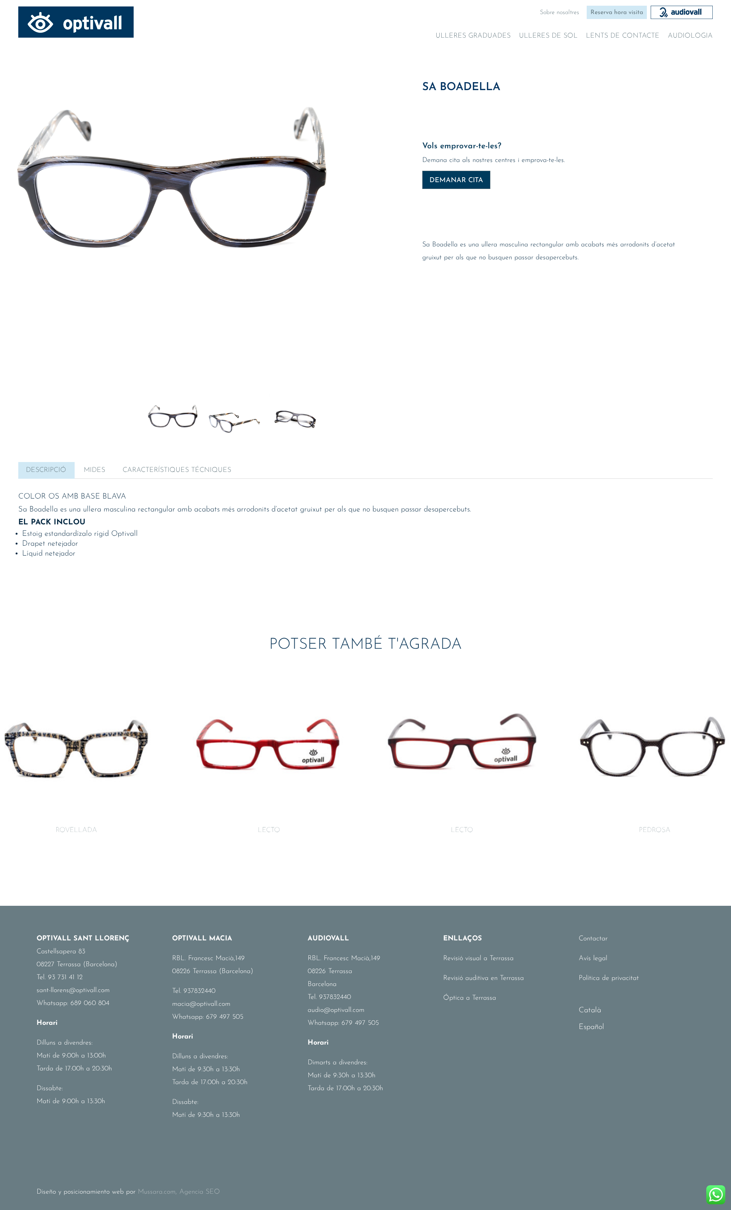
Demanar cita (456, 180)
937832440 (199, 991)
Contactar (593, 938)
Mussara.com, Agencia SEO (179, 1192)
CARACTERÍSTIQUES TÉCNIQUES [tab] (177, 470)
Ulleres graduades (473, 36)
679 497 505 (224, 1017)
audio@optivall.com (336, 1010)
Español (591, 1027)
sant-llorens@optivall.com (73, 990)
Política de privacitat (609, 978)
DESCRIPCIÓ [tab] (46, 470)
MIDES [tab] (94, 470)
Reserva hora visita (617, 13)
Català (590, 1010)
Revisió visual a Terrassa (478, 958)
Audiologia (690, 36)
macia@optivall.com (201, 1004)
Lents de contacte (622, 36)
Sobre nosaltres (559, 13)
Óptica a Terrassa (469, 998)
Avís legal (593, 958)
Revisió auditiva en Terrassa (483, 978)
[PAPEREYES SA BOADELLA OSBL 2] (173, 201)
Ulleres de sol (548, 36)
